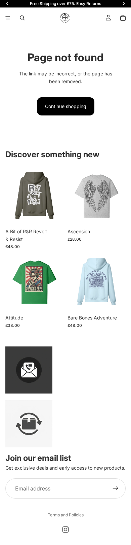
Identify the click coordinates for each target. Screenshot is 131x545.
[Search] (22, 17)
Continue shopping (65, 106)
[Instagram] (65, 529)
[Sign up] (115, 488)
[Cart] (123, 17)
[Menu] (7, 18)
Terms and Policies (66, 514)
